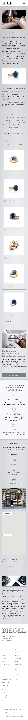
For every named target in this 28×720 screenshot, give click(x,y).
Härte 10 (23, 142)
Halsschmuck (19, 120)
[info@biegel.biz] (14, 480)
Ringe (14, 125)
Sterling (20, 144)
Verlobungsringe (13, 127)
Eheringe (7, 120)
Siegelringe (21, 125)
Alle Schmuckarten (8, 117)
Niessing (21, 136)
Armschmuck (21, 117)
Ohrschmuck (6, 125)
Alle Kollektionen (8, 142)
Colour (17, 142)
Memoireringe (21, 122)
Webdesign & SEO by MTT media (14, 712)
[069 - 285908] (14, 460)
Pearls (7, 144)
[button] (24, 3)
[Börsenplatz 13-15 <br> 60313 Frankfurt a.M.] (14, 469)
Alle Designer (7, 133)
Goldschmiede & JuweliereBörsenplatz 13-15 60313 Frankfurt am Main (9, 638)
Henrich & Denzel (9, 136)
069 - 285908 (14, 464)
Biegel (23, 133)
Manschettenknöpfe (8, 122)
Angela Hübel (16, 133)
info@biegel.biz (14, 483)
